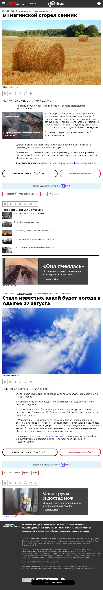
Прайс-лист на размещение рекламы (75, 528)
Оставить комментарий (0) (80, 173)
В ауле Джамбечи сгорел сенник (27, 222)
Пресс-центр (49, 525)
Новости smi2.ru (11, 285)
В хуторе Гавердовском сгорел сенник (30, 213)
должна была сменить (48, 436)
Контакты (61, 525)
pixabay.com (13, 87)
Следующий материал (53, 583)
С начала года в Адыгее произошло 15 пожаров (34, 248)
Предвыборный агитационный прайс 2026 (40, 531)
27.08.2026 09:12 (8, 294)
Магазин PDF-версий (75, 525)
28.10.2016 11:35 (8, 11)
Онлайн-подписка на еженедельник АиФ (39, 528)
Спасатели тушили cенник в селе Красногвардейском (66, 163)
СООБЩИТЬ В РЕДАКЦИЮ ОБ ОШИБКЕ (74, 531)
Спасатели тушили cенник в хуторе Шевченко (33, 231)
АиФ (20, 375)
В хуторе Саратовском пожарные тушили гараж (34, 239)
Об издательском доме (32, 525)
